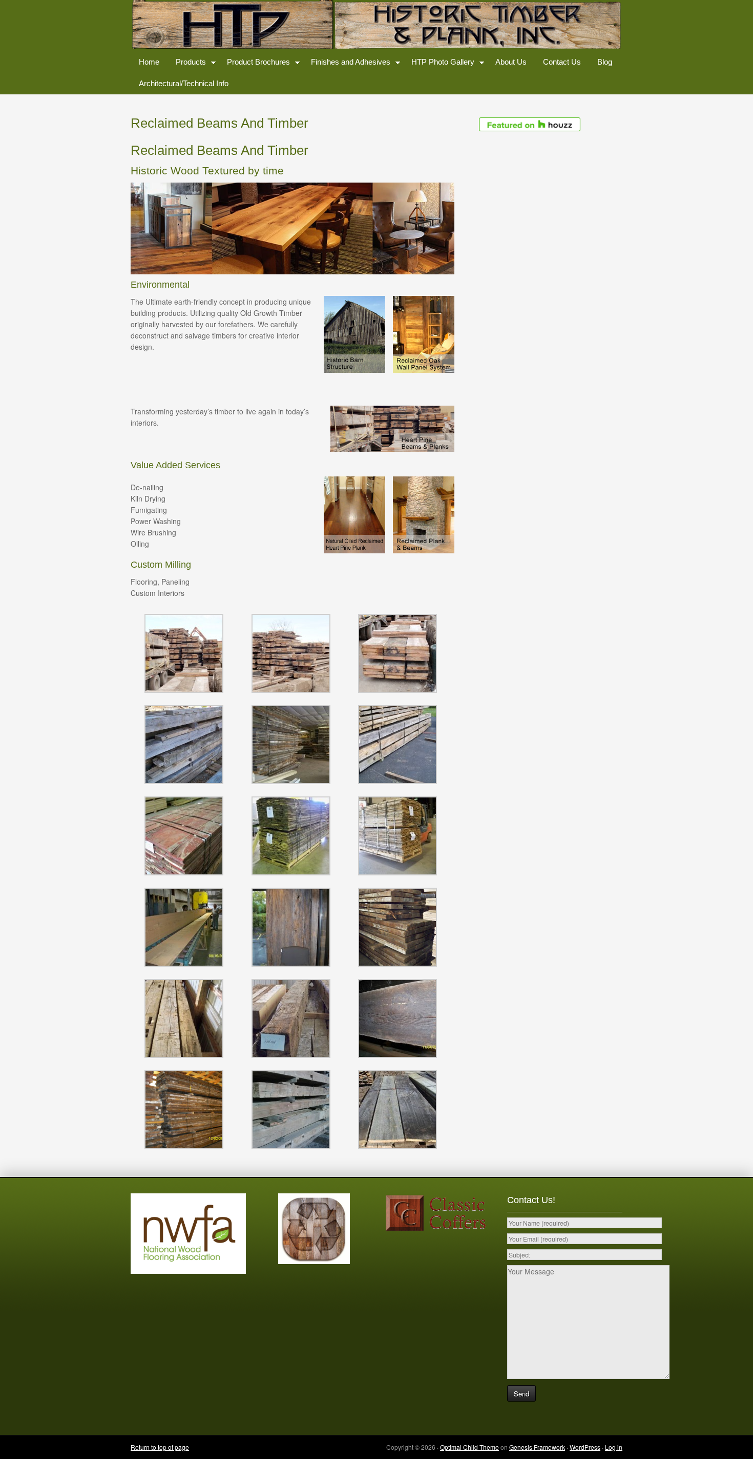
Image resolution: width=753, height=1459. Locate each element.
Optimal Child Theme (469, 1447)
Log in (613, 1447)
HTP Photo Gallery (438, 63)
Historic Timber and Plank (376, 25)
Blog (604, 61)
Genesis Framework (537, 1447)
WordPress (585, 1447)
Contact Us (562, 61)
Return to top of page (160, 1447)
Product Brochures (254, 63)
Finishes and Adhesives (346, 63)
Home (149, 61)
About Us (511, 61)
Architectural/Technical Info (183, 83)
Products (187, 63)
